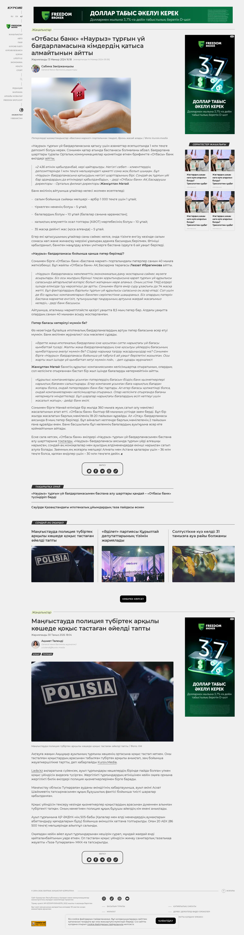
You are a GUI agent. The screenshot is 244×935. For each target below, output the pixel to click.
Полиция (47, 654)
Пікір (20, 42)
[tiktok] (112, 899)
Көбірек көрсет (133, 598)
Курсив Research (13, 50)
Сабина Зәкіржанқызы (57, 66)
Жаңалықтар (15, 34)
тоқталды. (65, 441)
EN (16, 17)
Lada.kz (37, 771)
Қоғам (19, 54)
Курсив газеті (15, 46)
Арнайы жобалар (13, 96)
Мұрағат (111, 912)
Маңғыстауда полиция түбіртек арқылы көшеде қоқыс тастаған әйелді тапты (62, 536)
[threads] (120, 899)
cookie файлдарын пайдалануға (105, 924)
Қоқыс (36, 654)
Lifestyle (17, 58)
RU (12, 17)
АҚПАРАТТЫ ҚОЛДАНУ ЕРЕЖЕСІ (188, 917)
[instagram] (104, 899)
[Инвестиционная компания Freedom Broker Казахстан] (13, 26)
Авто (20, 38)
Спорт (19, 70)
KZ (21, 17)
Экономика (16, 62)
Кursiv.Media (107, 762)
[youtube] (127, 899)
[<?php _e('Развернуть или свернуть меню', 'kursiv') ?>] (21, 110)
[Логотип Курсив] (14, 8)
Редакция (17, 88)
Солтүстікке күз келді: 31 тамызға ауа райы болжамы (199, 533)
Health (19, 66)
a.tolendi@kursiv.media (53, 647)
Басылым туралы (116, 906)
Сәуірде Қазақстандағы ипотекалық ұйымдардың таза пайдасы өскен (87, 507)
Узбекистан (16, 118)
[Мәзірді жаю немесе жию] (21, 79)
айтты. (50, 158)
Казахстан (17, 115)
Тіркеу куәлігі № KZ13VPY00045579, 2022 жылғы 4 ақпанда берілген (61, 903)
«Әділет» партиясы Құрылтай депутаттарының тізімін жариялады (130, 536)
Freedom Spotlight (12, 100)
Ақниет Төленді (52, 641)
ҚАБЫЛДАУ (165, 920)
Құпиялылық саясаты (184, 906)
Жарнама (17, 92)
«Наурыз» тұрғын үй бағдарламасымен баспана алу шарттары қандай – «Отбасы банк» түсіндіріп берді (101, 495)
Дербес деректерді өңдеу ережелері (191, 912)
